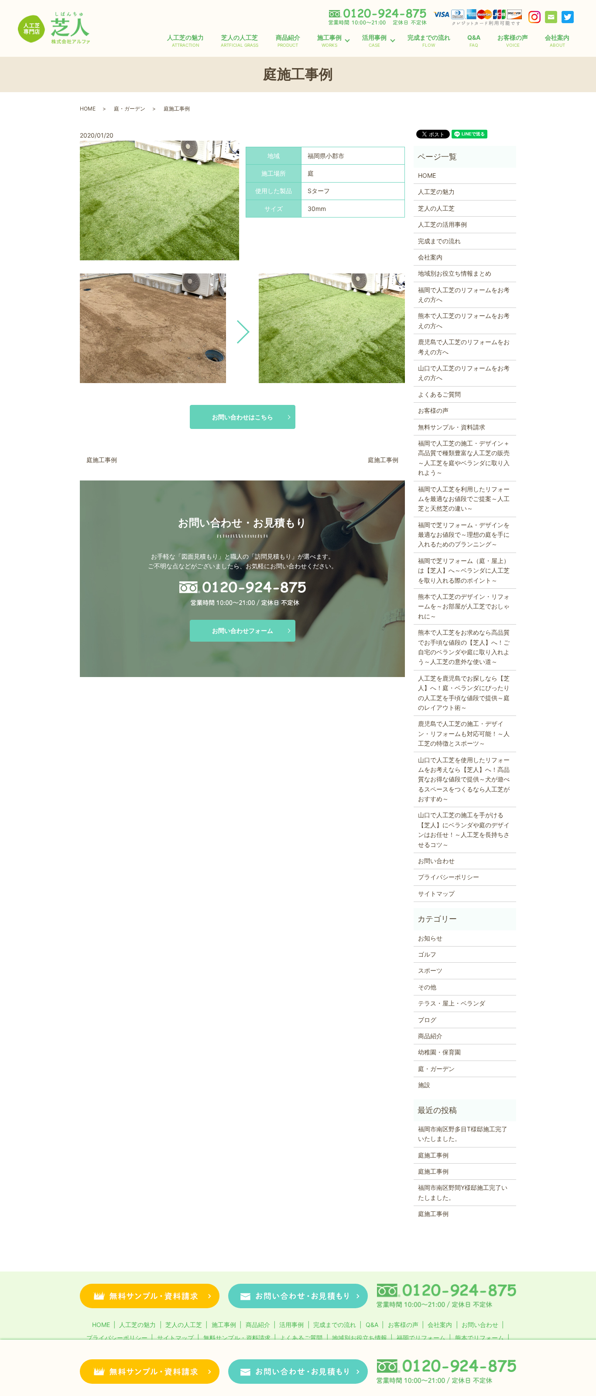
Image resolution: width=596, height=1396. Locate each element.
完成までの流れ (429, 41)
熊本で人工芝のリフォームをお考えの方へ (464, 320)
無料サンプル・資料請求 (451, 427)
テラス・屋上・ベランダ (451, 1003)
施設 (424, 1084)
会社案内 (557, 41)
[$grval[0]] (153, 328)
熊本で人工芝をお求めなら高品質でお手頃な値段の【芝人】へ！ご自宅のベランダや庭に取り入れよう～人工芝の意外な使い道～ (464, 647)
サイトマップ (436, 893)
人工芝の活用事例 (442, 224)
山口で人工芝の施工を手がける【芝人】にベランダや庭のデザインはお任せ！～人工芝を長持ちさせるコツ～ (464, 829)
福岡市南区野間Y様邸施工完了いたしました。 (462, 1192)
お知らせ (430, 938)
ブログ (427, 1019)
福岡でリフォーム (421, 1337)
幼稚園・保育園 (439, 1052)
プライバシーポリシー (448, 877)
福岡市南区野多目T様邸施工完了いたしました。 (462, 1133)
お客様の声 (512, 41)
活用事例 (374, 41)
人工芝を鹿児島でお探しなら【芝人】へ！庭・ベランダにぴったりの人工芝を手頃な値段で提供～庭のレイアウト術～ (464, 692)
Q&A (473, 41)
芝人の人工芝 (239, 41)
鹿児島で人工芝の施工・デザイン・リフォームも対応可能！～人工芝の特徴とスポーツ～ (464, 733)
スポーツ (430, 970)
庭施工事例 (101, 459)
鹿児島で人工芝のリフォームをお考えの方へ (464, 346)
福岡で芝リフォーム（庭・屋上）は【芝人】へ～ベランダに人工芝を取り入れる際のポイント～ (464, 570)
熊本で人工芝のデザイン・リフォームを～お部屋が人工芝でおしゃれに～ (464, 606)
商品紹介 (288, 41)
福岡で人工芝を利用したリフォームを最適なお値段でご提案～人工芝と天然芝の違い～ (464, 498)
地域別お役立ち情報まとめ (454, 273)
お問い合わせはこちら (242, 417)
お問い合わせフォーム (242, 630)
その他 (427, 987)
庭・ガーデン (129, 108)
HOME (88, 108)
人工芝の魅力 (185, 41)
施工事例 (329, 41)
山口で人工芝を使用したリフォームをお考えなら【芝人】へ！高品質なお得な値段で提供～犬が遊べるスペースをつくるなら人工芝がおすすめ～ (464, 779)
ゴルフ (427, 954)
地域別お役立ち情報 (359, 1337)
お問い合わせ (436, 860)
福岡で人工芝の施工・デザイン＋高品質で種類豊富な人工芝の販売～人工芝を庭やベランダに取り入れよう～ (464, 457)
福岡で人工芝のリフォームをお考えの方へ (464, 294)
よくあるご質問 (439, 394)
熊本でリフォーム (479, 1337)
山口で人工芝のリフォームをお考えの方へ (464, 372)
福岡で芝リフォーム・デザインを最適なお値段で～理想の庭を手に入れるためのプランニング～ (464, 534)
